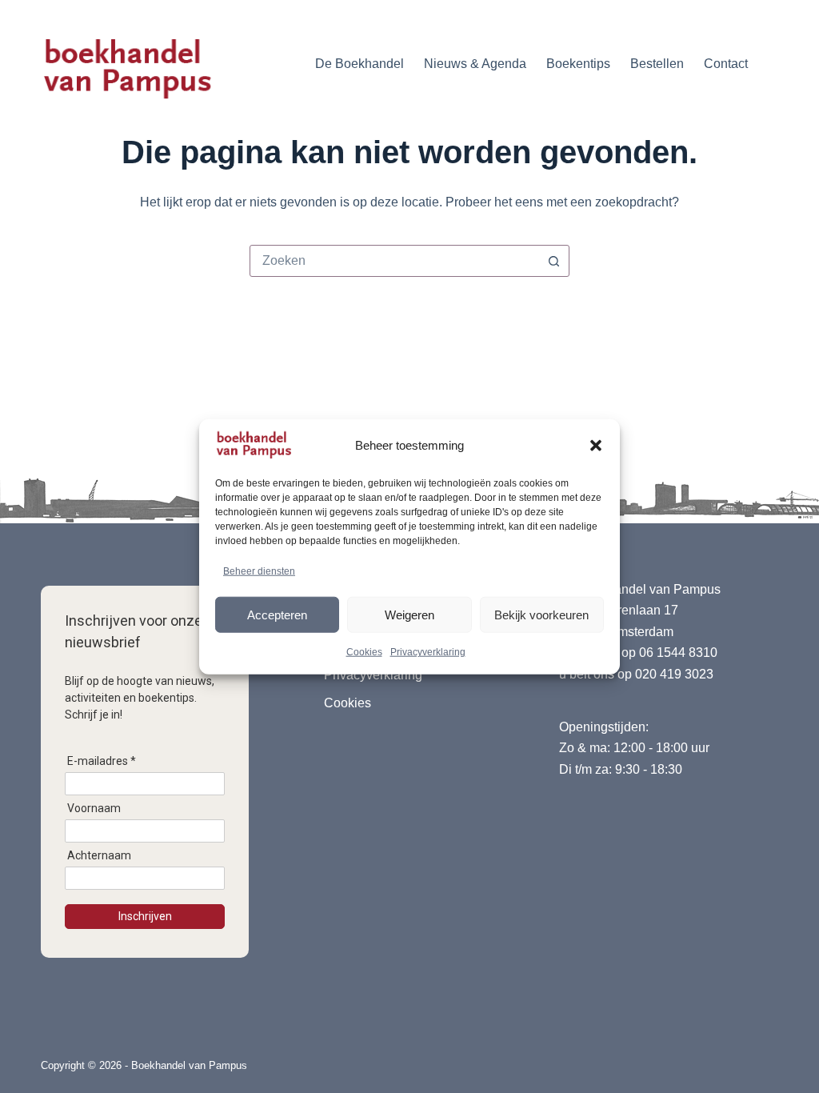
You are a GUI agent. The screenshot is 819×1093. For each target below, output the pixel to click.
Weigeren (409, 614)
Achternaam (99, 855)
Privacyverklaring (427, 652)
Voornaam (94, 808)
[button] (596, 446)
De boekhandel (359, 63)
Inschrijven (145, 916)
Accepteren (277, 614)
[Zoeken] (772, 64)
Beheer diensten (259, 571)
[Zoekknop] (553, 261)
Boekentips (578, 63)
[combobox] (394, 261)
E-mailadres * (101, 761)
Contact (726, 63)
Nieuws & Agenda (475, 63)
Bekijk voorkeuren (541, 614)
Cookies (364, 652)
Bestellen (657, 63)
